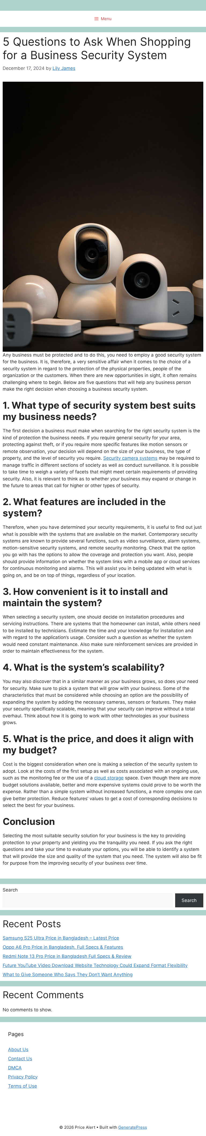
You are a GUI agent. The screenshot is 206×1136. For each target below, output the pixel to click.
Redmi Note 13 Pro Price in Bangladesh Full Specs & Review (67, 956)
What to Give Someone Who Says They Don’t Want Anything (68, 974)
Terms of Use (22, 1086)
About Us (18, 1049)
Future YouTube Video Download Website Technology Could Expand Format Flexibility (95, 965)
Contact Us (20, 1058)
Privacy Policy (23, 1077)
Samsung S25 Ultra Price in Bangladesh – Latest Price (61, 938)
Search (10, 890)
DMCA (15, 1067)
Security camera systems (130, 458)
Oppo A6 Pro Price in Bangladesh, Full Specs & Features (63, 947)
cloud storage (109, 778)
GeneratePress (132, 1127)
